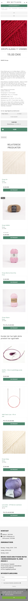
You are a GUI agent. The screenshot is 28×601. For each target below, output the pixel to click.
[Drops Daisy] (14, 444)
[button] (14, 13)
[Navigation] (2, 2)
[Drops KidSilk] (14, 210)
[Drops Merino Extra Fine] (14, 258)
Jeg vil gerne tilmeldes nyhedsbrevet (15, 583)
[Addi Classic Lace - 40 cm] (14, 399)
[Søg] (24, 2)
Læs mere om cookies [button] (7, 594)
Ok (14, 597)
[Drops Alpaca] (14, 302)
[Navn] (14, 577)
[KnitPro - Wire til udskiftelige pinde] (14, 355)
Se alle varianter (14, 116)
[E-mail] (14, 580)
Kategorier (13, 5)
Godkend (14, 586)
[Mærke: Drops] (5, 63)
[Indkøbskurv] (26, 2)
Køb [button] (14, 129)
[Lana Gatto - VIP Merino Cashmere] (14, 490)
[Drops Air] (14, 164)
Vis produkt (14, 190)
